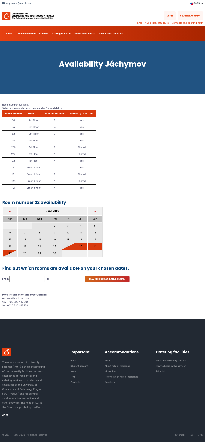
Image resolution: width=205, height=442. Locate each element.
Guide (169, 15)
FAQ (139, 22)
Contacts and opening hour (187, 22)
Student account (190, 15)
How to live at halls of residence (121, 376)
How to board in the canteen (171, 366)
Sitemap (180, 434)
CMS (200, 434)
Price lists (110, 382)
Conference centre (84, 33)
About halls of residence (117, 366)
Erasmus (43, 33)
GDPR (5, 415)
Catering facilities (61, 33)
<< (10, 211)
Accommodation (27, 33)
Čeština (198, 3)
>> (95, 211)
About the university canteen (171, 360)
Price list (160, 371)
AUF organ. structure (157, 22)
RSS (191, 434)
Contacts (75, 382)
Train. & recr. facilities (110, 33)
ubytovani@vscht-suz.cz (20, 3)
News (9, 33)
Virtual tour (110, 371)
